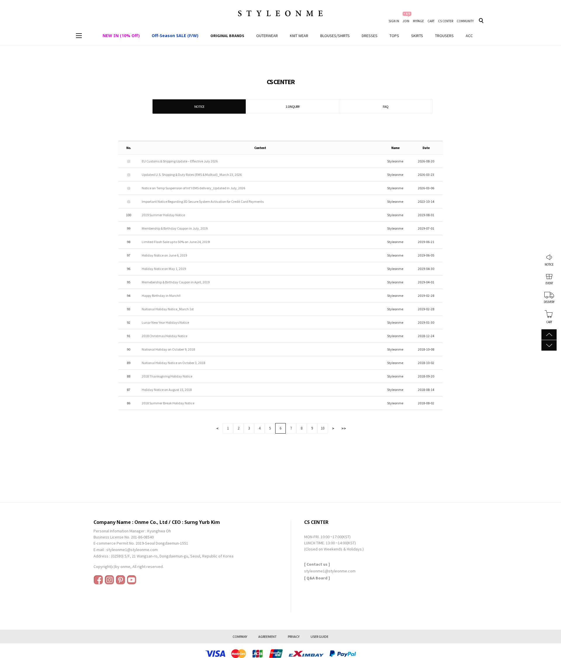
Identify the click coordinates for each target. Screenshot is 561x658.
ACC (469, 35)
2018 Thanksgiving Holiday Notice (167, 376)
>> (343, 428)
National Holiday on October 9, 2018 (168, 349)
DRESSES (370, 35)
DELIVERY (549, 302)
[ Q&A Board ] (317, 578)
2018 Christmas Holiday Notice (164, 336)
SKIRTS (417, 35)
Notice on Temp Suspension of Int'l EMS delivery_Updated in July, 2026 (193, 188)
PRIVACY (293, 636)
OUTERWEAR (267, 35)
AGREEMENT (267, 636)
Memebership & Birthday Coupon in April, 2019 (175, 282)
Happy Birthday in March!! (161, 295)
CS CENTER (445, 21)
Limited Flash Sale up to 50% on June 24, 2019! (176, 242)
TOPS (394, 35)
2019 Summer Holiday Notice (163, 215)
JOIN (406, 21)
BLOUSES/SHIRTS (335, 35)
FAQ (385, 106)
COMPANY (240, 636)
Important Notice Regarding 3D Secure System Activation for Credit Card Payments (203, 201)
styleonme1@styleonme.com (132, 549)
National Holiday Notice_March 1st (168, 309)
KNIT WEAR (299, 35)
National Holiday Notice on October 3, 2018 (173, 363)
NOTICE (549, 264)
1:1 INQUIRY (292, 106)
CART (430, 21)
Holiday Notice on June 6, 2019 (164, 255)
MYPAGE (418, 21)
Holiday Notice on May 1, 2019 (164, 268)
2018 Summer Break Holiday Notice (168, 403)
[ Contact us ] (317, 564)
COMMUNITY (465, 21)
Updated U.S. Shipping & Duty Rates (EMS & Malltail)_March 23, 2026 (192, 174)
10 (322, 428)
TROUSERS (444, 35)
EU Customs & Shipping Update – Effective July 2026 (180, 161)
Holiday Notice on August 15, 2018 (167, 389)
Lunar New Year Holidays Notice (165, 322)
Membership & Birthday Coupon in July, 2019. (175, 228)
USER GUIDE (319, 636)
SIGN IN (394, 21)
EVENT (549, 283)
